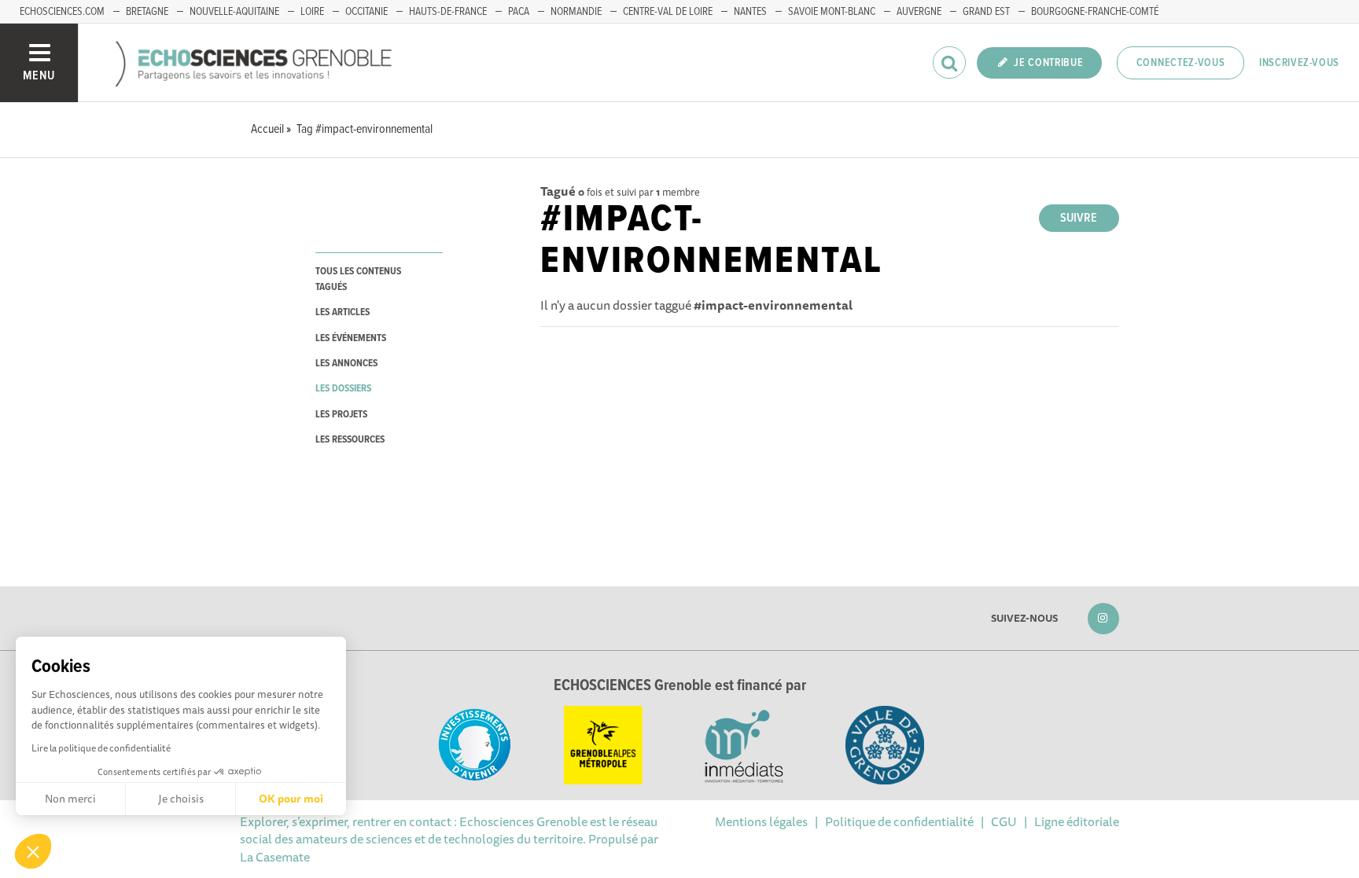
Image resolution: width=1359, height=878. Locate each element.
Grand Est (986, 12)
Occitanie (366, 12)
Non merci (70, 798)
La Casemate (275, 857)
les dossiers (343, 388)
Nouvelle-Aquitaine (234, 12)
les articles (342, 312)
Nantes (750, 12)
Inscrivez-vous (1299, 63)
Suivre (1078, 218)
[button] (33, 851)
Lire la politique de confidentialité (101, 747)
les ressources (350, 439)
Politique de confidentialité (899, 821)
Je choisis (181, 798)
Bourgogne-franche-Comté (1094, 12)
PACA (518, 12)
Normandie (576, 12)
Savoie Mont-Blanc (831, 12)
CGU (1004, 821)
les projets (341, 414)
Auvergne (919, 12)
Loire (312, 12)
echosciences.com (62, 12)
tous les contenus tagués (358, 279)
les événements (350, 338)
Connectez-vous (1180, 63)
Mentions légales (761, 821)
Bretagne (147, 12)
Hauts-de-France (448, 12)
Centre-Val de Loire (668, 12)
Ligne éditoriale (1076, 821)
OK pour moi (291, 798)
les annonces (346, 363)
